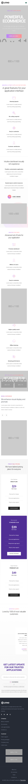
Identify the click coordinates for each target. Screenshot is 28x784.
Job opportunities (5, 727)
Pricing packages (5, 739)
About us (14, 769)
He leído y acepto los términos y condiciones (14, 686)
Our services (4, 724)
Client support (4, 737)
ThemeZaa (23, 780)
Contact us (4, 729)
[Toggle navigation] (26, 2)
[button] (14, 36)
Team (14, 774)
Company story (5, 742)
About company (5, 721)
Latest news (4, 745)
